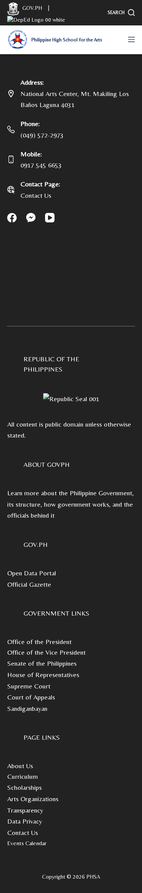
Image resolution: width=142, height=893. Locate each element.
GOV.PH (35, 544)
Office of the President (39, 642)
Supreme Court (28, 686)
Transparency (25, 810)
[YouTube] (50, 217)
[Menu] (131, 39)
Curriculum (22, 776)
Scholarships (24, 787)
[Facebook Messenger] (31, 217)
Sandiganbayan (27, 708)
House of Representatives (43, 675)
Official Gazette (29, 584)
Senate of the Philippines (41, 663)
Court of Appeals (31, 697)
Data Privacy (24, 821)
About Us (20, 766)
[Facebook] (12, 217)
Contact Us (35, 195)
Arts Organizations (32, 799)
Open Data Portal (31, 573)
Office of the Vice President (46, 652)
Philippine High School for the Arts (66, 40)
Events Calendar (27, 843)
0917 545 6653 (41, 165)
